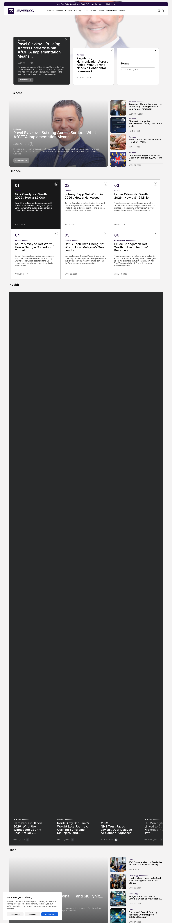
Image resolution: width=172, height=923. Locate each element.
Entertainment (119, 240)
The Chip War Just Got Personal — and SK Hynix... (145, 140)
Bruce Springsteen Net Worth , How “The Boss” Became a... (131, 247)
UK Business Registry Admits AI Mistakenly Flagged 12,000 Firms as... (145, 157)
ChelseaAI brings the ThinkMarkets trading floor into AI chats (145, 123)
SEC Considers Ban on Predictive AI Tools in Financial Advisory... (145, 863)
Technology (133, 875)
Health (18, 820)
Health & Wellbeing (73, 11)
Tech (85, 11)
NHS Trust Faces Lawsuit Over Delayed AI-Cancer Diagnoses (116, 830)
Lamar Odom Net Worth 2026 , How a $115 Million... (133, 195)
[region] (32, 906)
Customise (15, 914)
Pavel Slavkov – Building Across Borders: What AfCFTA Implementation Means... (39, 50)
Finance (59, 11)
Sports (101, 11)
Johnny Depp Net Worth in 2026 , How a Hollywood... (84, 195)
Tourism (93, 11)
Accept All (49, 914)
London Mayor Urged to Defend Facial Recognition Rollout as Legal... (145, 880)
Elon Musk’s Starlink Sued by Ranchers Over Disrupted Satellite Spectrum (143, 914)
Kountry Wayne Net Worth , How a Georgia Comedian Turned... (34, 247)
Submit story (111, 11)
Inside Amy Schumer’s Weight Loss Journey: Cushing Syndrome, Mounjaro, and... (73, 828)
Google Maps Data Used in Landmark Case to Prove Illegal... (145, 897)
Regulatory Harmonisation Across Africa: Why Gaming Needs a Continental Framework (92, 65)
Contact (122, 11)
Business (50, 11)
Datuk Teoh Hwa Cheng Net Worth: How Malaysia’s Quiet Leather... (85, 247)
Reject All (32, 914)
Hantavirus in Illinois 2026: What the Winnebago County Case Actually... (27, 828)
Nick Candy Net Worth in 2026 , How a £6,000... (32, 195)
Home (125, 63)
